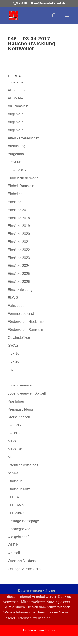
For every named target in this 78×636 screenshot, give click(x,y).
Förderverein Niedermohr (27, 321)
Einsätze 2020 (19, 234)
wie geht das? (18, 537)
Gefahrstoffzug (19, 337)
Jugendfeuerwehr (21, 385)
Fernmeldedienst (21, 313)
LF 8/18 (14, 433)
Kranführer (16, 401)
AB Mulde (15, 98)
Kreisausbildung (20, 409)
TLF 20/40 (16, 513)
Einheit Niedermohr (23, 178)
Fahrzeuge (16, 305)
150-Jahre (15, 82)
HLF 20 (13, 361)
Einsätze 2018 (19, 218)
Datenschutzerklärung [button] (33, 618)
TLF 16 (13, 497)
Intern (12, 369)
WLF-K (13, 545)
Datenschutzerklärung (36, 590)
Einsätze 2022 (19, 250)
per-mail (14, 473)
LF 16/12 (14, 425)
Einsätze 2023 (19, 258)
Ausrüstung (16, 146)
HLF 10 (13, 353)
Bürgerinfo (16, 154)
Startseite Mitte (19, 489)
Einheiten (15, 194)
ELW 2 (13, 298)
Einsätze (14, 202)
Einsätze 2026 (19, 282)
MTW (12, 441)
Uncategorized (19, 529)
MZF (11, 457)
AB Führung (17, 90)
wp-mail (14, 553)
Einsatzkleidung (20, 290)
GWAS (13, 345)
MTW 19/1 (16, 449)
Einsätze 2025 (19, 274)
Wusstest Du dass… (23, 561)
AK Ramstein (18, 106)
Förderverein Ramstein (25, 329)
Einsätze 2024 (19, 265)
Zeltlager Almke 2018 (24, 569)
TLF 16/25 (16, 505)
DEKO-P (14, 162)
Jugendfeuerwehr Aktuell (27, 393)
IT (9, 377)
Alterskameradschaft (23, 138)
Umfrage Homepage (23, 521)
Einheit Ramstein (21, 186)
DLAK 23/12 (17, 170)
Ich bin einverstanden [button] (39, 630)
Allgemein (15, 114)
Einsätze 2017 (19, 210)
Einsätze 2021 (19, 242)
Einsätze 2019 (19, 226)
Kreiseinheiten (19, 417)
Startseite (15, 481)
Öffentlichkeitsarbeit (23, 465)
